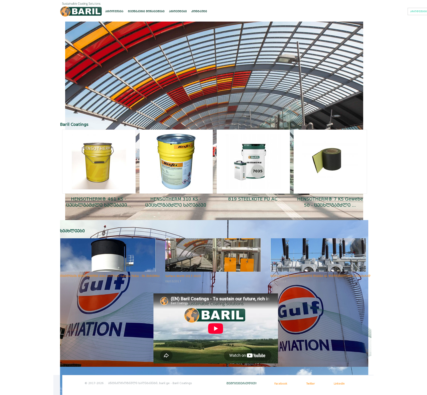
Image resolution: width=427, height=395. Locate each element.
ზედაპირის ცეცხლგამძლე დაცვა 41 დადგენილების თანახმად (320, 276)
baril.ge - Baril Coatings (175, 383)
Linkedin (339, 383)
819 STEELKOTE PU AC (253, 199)
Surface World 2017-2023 (183, 276)
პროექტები (178, 11)
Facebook (280, 383)
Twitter (310, 383)
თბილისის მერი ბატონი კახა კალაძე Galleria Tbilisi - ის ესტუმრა (110, 276)
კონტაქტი (199, 11)
